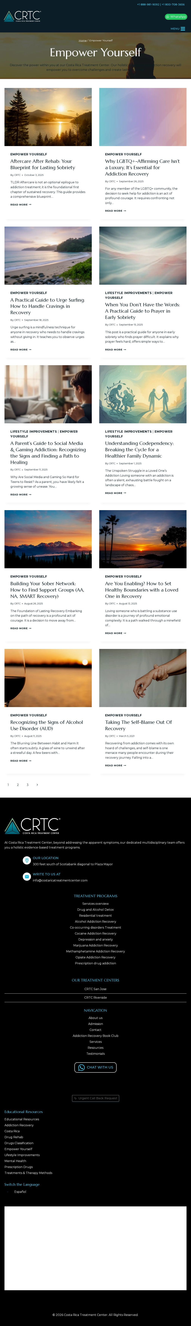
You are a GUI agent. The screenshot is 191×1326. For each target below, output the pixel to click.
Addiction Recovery (19, 1125)
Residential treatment (95, 915)
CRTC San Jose (95, 989)
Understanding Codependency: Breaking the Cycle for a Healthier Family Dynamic (139, 449)
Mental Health (15, 1161)
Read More (20, 204)
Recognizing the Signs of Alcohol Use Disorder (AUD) (46, 725)
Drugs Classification (18, 1143)
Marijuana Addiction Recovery (95, 945)
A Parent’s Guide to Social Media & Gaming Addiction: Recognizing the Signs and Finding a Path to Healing (48, 452)
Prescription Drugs (18, 1167)
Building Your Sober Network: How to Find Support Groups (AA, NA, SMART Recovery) (47, 590)
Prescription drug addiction (95, 963)
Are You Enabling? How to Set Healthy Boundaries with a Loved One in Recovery (141, 590)
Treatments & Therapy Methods (28, 1173)
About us (95, 1018)
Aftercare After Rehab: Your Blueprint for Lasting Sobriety (42, 164)
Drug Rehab (13, 1137)
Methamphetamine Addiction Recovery (95, 951)
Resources (95, 1048)
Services (96, 1042)
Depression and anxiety (95, 939)
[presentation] (48, 117)
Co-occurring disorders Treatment (95, 927)
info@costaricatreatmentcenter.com (60, 880)
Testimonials (95, 1053)
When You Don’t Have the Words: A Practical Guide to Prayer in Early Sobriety (142, 311)
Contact (95, 1030)
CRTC (17, 175)
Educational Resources (21, 1119)
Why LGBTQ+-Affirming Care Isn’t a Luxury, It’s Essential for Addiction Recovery (142, 167)
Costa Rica (12, 1131)
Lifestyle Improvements (128, 293)
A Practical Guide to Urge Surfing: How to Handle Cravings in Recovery (47, 306)
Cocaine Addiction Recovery (95, 933)
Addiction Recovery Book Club (95, 1036)
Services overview (95, 903)
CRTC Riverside (95, 997)
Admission (95, 1024)
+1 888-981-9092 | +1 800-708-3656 (161, 4)
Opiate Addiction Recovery (95, 957)
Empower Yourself (28, 154)
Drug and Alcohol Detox (95, 909)
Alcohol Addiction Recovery (95, 921)
